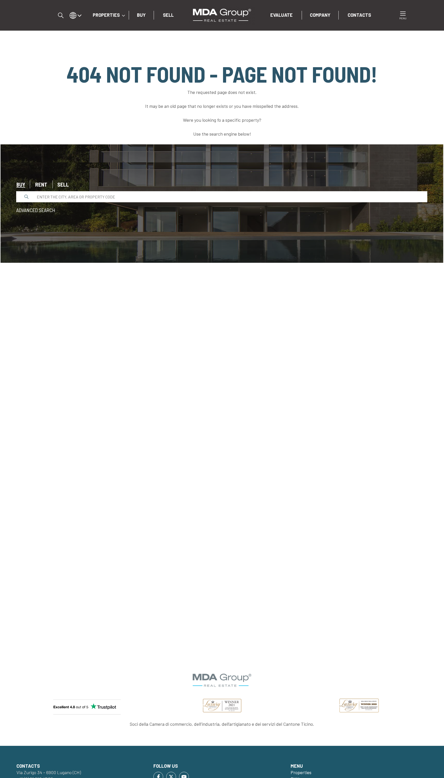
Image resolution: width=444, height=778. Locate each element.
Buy (20, 184)
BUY (141, 15)
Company (320, 15)
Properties (106, 15)
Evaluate (281, 15)
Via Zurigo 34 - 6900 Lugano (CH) (48, 772)
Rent (41, 184)
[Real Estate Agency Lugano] (222, 15)
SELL (168, 15)
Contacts (359, 15)
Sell (63, 184)
